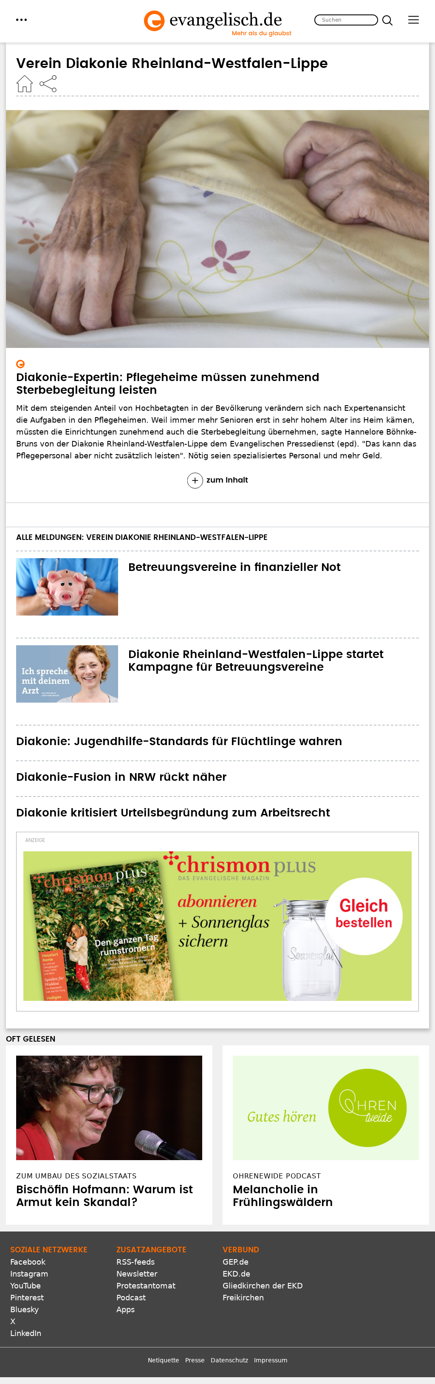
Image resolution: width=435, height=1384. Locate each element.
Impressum (271, 1360)
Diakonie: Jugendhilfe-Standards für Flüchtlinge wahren (179, 741)
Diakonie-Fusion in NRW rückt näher (121, 777)
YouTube (25, 1285)
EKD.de (236, 1273)
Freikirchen (243, 1297)
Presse (195, 1360)
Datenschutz (229, 1360)
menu (21, 19)
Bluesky (24, 1309)
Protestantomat (145, 1285)
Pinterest (27, 1297)
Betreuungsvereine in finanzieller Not (234, 567)
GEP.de (236, 1261)
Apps (125, 1309)
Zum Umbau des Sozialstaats (76, 1176)
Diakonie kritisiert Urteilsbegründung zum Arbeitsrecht (173, 813)
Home (24, 83)
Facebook (27, 1261)
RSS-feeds (135, 1261)
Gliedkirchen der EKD (263, 1285)
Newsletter (136, 1273)
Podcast (131, 1297)
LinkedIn (25, 1333)
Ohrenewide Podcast (277, 1176)
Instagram (29, 1273)
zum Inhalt (227, 480)
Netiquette (163, 1360)
